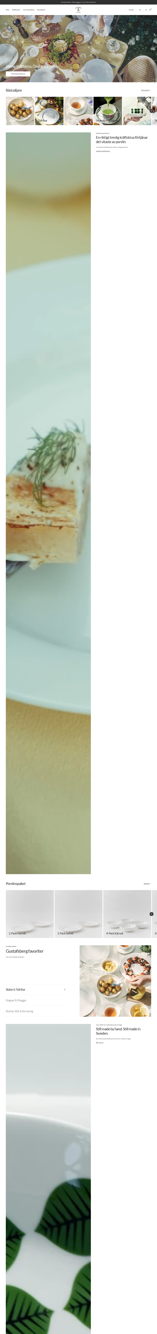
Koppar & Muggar (16, 1000)
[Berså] (137, 111)
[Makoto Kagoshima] (107, 111)
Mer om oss (99, 1042)
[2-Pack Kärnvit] (30, 914)
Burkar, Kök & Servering (19, 1011)
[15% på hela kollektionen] (78, 48)
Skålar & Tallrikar (15, 989)
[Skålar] (20, 111)
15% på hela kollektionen (18, 74)
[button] (140, 10)
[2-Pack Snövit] (78, 914)
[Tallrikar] (49, 111)
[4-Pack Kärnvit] (127, 914)
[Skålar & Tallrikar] (115, 981)
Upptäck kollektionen (103, 151)
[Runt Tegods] (78, 111)
